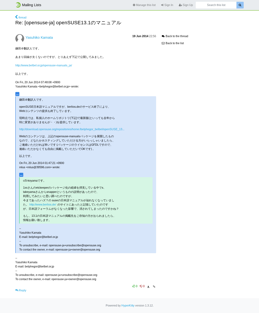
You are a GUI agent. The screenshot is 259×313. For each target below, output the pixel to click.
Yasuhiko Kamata (39, 37)
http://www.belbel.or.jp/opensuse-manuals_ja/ (43, 65)
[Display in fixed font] (148, 287)
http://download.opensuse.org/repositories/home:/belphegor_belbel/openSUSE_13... (71, 129)
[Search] (240, 5)
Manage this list (145, 5)
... (17, 94)
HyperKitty (127, 305)
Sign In (168, 5)
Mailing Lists (31, 5)
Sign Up (187, 5)
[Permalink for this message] (154, 286)
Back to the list (174, 43)
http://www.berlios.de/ (42, 204)
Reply (22, 290)
